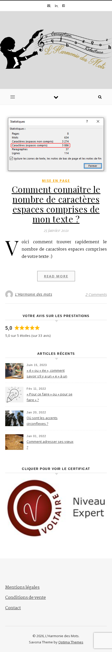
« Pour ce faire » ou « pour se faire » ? (49, 397)
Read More (56, 276)
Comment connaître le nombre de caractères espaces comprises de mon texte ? (56, 204)
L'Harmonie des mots (33, 294)
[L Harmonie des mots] (56, 49)
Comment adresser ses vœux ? (50, 444)
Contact (13, 608)
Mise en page (56, 180)
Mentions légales (22, 587)
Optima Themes (70, 642)
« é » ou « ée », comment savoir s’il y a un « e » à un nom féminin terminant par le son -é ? (49, 374)
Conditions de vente (25, 597)
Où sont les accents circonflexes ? (42, 420)
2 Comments (96, 294)
